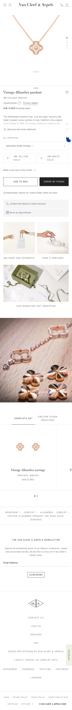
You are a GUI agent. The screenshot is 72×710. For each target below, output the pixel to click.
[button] (36, 48)
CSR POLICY (13, 704)
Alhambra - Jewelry (53, 512)
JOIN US (36, 626)
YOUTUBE (45, 669)
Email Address (10, 562)
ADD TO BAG (20, 181)
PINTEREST (62, 669)
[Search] (10, 5)
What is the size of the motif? (17, 170)
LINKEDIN (36, 677)
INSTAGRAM (10, 669)
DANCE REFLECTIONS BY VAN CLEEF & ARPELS (36, 651)
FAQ (36, 643)
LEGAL (7, 697)
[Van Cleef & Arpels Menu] (5, 5)
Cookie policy (38, 697)
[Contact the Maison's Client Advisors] (62, 5)
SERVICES (36, 634)
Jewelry (29, 512)
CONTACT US (36, 617)
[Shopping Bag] (67, 5)
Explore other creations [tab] (47, 418)
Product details (30, 103)
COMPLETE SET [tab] (23, 418)
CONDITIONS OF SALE (58, 697)
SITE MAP (26, 704)
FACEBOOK (28, 669)
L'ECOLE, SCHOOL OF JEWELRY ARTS (36, 659)
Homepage (11, 512)
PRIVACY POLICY (20, 697)
